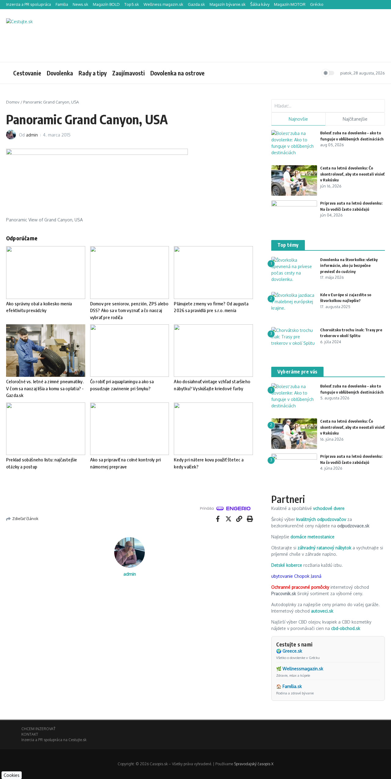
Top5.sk (131, 4)
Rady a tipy (93, 73)
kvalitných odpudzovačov (321, 519)
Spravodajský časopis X (253, 764)
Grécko (316, 4)
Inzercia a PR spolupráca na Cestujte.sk (53, 739)
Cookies (12, 775)
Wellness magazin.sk (163, 4)
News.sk (80, 4)
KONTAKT (29, 734)
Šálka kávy (259, 4)
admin (32, 134)
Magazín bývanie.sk (228, 4)
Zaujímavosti (128, 73)
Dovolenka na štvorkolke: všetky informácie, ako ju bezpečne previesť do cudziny (349, 265)
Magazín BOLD (106, 4)
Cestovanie (27, 73)
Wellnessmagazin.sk (303, 668)
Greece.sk (292, 650)
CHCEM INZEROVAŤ (38, 728)
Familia (62, 4)
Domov (13, 102)
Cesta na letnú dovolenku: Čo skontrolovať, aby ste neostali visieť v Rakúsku (352, 174)
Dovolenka (60, 73)
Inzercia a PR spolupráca (28, 4)
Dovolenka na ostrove (177, 73)
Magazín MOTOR (289, 4)
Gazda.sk (196, 4)
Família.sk (292, 686)
